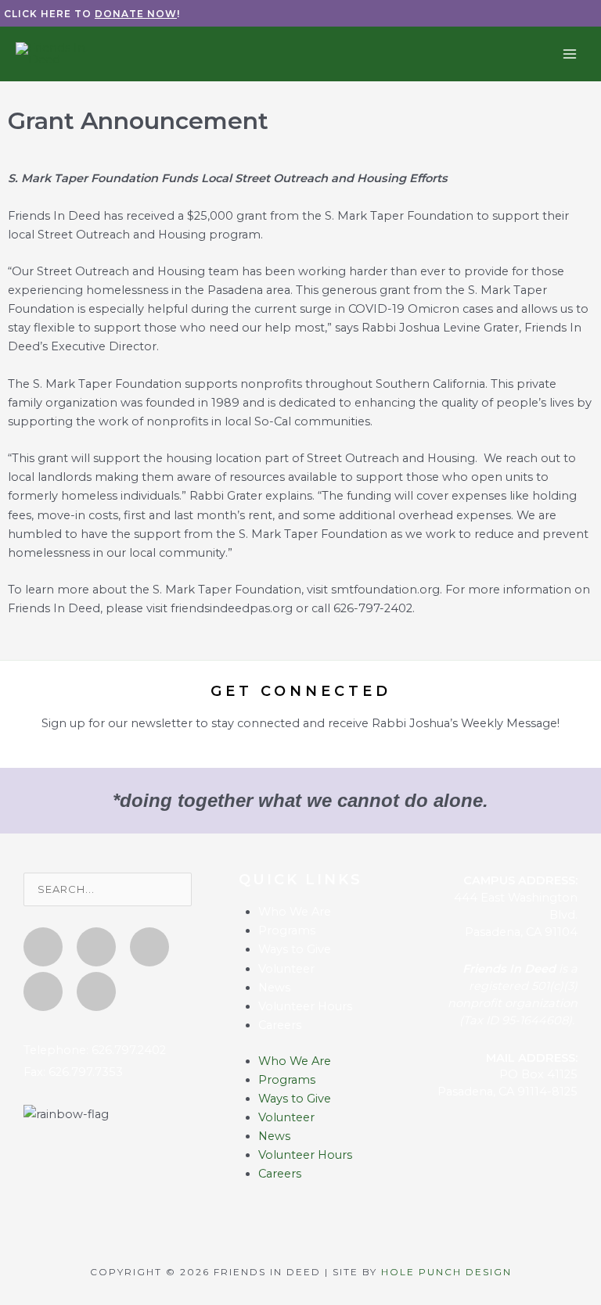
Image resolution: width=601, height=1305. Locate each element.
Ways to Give (294, 949)
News (274, 988)
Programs (286, 930)
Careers (279, 1025)
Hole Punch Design (446, 1272)
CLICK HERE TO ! (92, 14)
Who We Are (294, 912)
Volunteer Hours (305, 1006)
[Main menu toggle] (569, 53)
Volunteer (286, 969)
